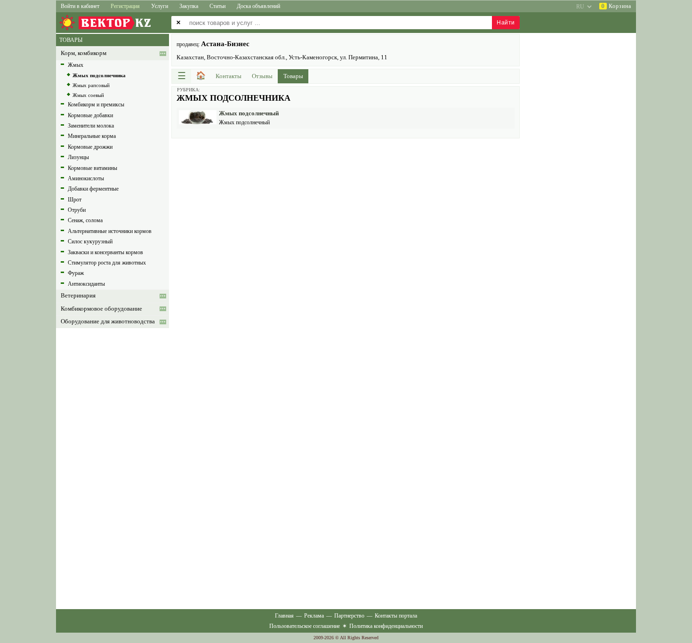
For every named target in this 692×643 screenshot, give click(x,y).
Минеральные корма (92, 136)
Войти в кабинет (80, 6)
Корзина (616, 6)
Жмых (75, 65)
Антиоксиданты (86, 284)
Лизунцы (78, 157)
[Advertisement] (345, 209)
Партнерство (349, 615)
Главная (284, 615)
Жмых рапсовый (91, 85)
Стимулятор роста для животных (107, 262)
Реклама (314, 615)
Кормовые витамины (92, 168)
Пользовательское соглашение (304, 626)
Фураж (76, 273)
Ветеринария (78, 295)
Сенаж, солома (85, 220)
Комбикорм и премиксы (96, 104)
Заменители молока (91, 125)
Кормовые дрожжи (90, 147)
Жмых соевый (88, 95)
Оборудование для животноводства (108, 321)
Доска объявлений (258, 6)
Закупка (188, 6)
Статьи (217, 6)
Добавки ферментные (93, 188)
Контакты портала (396, 615)
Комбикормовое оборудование (101, 308)
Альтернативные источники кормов (110, 231)
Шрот (74, 199)
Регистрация (125, 6)
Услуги (159, 6)
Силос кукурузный (90, 241)
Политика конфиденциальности (386, 626)
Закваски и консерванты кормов (105, 252)
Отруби (77, 210)
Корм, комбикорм (83, 53)
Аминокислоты (86, 178)
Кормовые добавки (90, 115)
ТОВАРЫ (70, 40)
